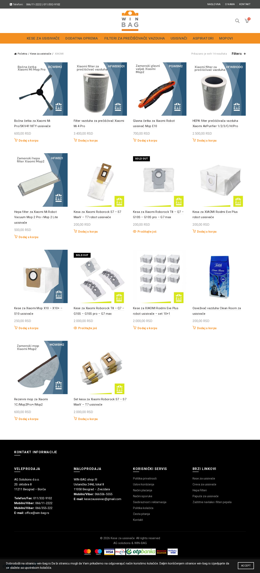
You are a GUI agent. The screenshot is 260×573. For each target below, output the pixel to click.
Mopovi (226, 38)
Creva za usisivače (204, 484)
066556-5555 (103, 494)
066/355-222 (43, 508)
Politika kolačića (143, 508)
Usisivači (179, 38)
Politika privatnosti (145, 478)
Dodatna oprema (81, 38)
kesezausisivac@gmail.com (102, 499)
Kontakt (244, 4)
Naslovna (213, 4)
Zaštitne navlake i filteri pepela (212, 502)
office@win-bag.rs (37, 513)
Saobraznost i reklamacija (149, 502)
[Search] (237, 21)
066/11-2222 (33, 4)
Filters (237, 54)
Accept (246, 565)
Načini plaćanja (142, 490)
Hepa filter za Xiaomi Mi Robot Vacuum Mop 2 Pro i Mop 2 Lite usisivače (36, 217)
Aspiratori (203, 38)
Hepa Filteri (200, 490)
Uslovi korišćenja (143, 484)
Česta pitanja (141, 514)
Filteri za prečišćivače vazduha (134, 38)
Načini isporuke (142, 496)
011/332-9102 (51, 4)
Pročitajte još (147, 231)
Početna (22, 53)
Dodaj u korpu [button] (28, 140)
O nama (230, 4)
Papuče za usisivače (206, 496)
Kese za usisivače (43, 38)
